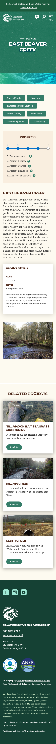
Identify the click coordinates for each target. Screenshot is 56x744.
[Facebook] (7, 592)
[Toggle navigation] (50, 18)
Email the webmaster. (35, 731)
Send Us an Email (13, 635)
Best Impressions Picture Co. (30, 680)
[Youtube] (24, 592)
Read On (14, 447)
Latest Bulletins (29, 7)
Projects (31, 38)
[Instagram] (16, 592)
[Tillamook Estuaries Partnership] (13, 18)
